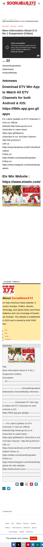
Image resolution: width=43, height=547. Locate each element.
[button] (21, 195)
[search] (39, 3)
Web (6, 333)
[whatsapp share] (3, 488)
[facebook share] (17, 484)
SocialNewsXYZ (22, 298)
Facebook (8, 339)
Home (4, 19)
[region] (21, 11)
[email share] (26, 484)
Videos (20, 26)
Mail (6, 330)
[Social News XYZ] (21, 3)
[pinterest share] (31, 484)
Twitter (7, 336)
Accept (33, 538)
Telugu (13, 26)
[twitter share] (21, 484)
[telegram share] (8, 488)
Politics (13, 19)
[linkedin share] (36, 484)
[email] (23, 544)
